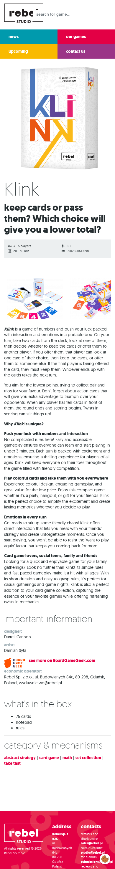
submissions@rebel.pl (97, 862)
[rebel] (23, 834)
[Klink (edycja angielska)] (35, 298)
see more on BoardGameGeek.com (62, 660)
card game (49, 758)
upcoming (18, 51)
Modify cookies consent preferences (105, 858)
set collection (88, 758)
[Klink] (57, 119)
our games (76, 36)
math (67, 758)
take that (12, 763)
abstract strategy (20, 758)
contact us (75, 51)
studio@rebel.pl (93, 852)
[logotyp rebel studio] (23, 12)
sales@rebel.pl (92, 843)
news (14, 36)
